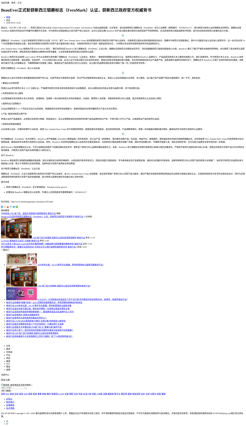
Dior (7, 394)
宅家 (80, 394)
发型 (21, 394)
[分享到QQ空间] (5, 207)
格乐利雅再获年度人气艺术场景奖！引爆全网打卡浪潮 (39, 324)
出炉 (143, 394)
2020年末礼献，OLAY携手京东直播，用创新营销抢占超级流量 (65, 265)
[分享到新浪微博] (8, 207)
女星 (67, 394)
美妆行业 (52, 213)
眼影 (71, 394)
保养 (3, 394)
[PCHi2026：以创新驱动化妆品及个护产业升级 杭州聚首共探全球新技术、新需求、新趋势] (21, 299)
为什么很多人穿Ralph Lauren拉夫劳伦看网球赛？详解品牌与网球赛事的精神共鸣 (37, 244)
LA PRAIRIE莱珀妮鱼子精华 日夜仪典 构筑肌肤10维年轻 (40, 321)
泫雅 (105, 394)
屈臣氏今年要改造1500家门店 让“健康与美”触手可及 (38, 327)
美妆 (12, 394)
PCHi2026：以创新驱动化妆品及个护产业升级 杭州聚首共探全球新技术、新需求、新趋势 (77, 299)
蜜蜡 (163, 394)
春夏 (40, 394)
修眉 (159, 394)
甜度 (130, 394)
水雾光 (153, 394)
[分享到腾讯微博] (11, 207)
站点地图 (10, 408)
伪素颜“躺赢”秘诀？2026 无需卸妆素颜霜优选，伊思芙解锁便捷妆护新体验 (48, 302)
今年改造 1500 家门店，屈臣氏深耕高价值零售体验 (24, 213)
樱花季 (124, 394)
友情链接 (10, 405)
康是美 (111, 394)
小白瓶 (99, 394)
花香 (94, 394)
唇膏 (30, 394)
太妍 (148, 394)
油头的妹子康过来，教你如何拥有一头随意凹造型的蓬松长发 (42, 309)
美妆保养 (136, 394)
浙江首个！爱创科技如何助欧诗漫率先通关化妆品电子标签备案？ (44, 330)
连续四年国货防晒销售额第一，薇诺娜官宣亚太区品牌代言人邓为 (44, 312)
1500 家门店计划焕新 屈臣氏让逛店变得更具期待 (54, 238)
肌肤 (35, 394)
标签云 (9, 399)
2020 (26, 394)
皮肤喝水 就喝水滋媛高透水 (26, 315)
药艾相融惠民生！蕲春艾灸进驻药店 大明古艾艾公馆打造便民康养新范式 (34, 247)
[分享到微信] (17, 207)
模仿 (49, 394)
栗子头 (117, 394)
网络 (8, 17)
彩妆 (16, 394)
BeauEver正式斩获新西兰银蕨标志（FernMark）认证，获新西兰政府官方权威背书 (38, 216)
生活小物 (87, 394)
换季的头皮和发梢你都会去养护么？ (30, 318)
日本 (76, 394)
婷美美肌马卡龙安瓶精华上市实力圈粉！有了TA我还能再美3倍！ (43, 336)
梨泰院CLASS (57, 394)
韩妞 (44, 394)
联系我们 (10, 402)
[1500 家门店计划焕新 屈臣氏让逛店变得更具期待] (21, 286)
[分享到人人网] (14, 207)
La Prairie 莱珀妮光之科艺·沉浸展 (16, 241)
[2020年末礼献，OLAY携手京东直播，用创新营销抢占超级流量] (21, 265)
